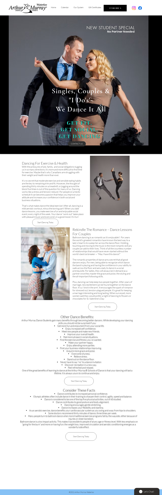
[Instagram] (133, 8)
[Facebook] (140, 8)
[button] (78, 7)
